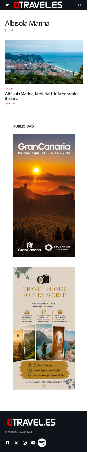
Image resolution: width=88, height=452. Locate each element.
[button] (7, 5)
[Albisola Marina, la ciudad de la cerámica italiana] (44, 62)
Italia (10, 89)
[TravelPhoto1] (44, 328)
